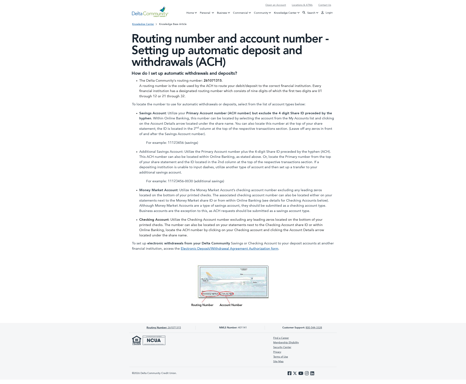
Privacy (277, 352)
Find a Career (281, 338)
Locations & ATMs (302, 5)
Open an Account (275, 5)
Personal (208, 12)
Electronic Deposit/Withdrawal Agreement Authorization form (229, 249)
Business (222, 12)
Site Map (278, 361)
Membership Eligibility (286, 342)
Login (329, 12)
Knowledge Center (285, 12)
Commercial (240, 12)
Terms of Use (280, 357)
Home (190, 12)
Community (261, 12)
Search (311, 12)
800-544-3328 (314, 327)
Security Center (282, 347)
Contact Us (324, 5)
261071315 (164, 327)
